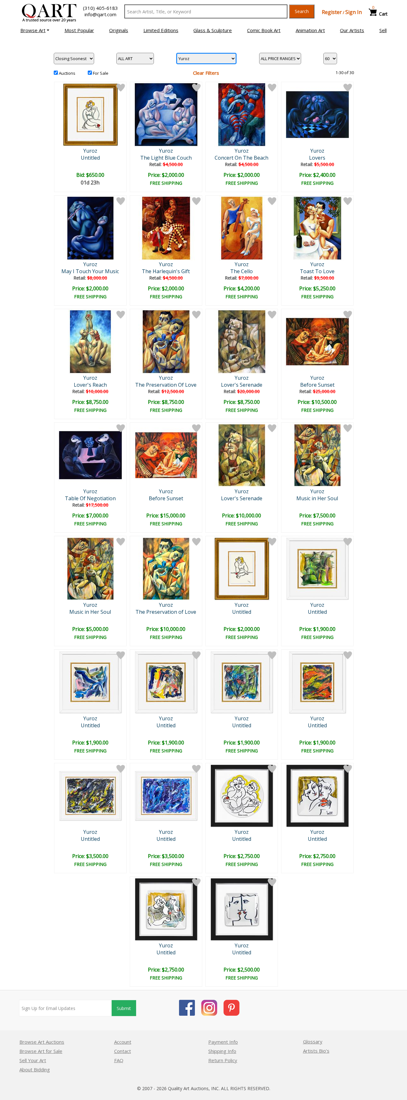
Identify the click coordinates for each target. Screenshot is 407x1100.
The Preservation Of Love (166, 384)
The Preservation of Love (165, 611)
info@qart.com (100, 14)
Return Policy (222, 1060)
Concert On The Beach (241, 157)
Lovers (317, 157)
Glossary (312, 1041)
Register (332, 12)
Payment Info (223, 1042)
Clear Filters (206, 73)
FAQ (118, 1060)
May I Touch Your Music (90, 271)
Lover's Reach (90, 384)
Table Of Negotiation (90, 498)
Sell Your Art (32, 1060)
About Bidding (34, 1069)
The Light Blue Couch (166, 157)
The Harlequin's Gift (166, 271)
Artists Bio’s (316, 1051)
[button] (34, 30)
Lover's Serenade (241, 384)
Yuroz (90, 150)
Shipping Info (222, 1051)
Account (122, 1042)
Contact (122, 1051)
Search (302, 11)
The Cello (241, 271)
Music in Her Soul (317, 498)
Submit (124, 1008)
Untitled (90, 157)
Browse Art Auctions (41, 1042)
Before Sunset (317, 384)
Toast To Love (317, 271)
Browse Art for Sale (40, 1051)
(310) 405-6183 (100, 8)
